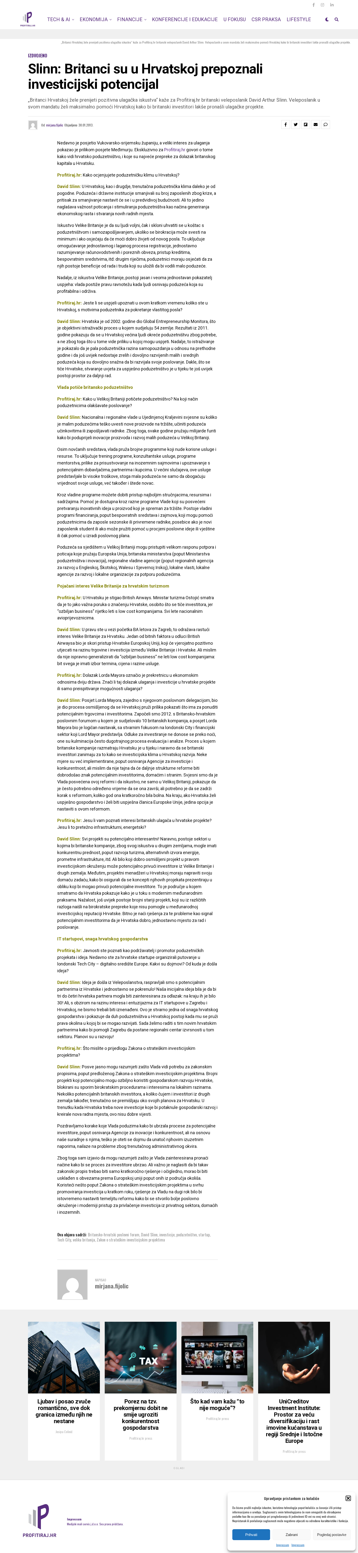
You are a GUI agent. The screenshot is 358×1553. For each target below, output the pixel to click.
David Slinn (149, 1235)
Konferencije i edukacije (185, 19)
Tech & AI (58, 19)
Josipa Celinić (64, 1431)
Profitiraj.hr (174, 149)
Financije (129, 19)
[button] (348, 1498)
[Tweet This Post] (295, 124)
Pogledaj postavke (331, 1535)
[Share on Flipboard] (305, 124)
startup (204, 1235)
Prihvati (251, 1535)
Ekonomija (94, 19)
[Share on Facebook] (285, 124)
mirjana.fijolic (54, 124)
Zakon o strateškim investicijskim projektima (131, 1240)
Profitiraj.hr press (140, 1438)
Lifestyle (299, 19)
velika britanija (84, 1240)
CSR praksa (266, 19)
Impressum (282, 1545)
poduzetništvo (186, 1235)
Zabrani (292, 1535)
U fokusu (235, 19)
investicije (167, 1235)
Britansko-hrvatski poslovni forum (113, 1235)
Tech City (64, 1240)
